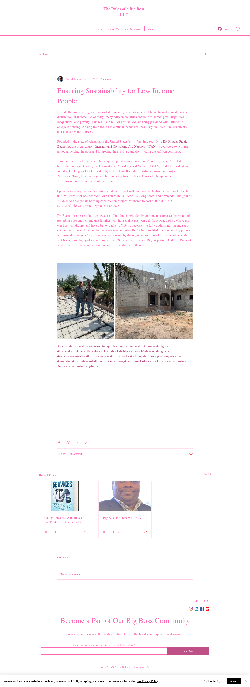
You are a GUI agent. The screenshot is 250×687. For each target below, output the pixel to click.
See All (207, 474)
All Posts (43, 54)
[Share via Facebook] (59, 442)
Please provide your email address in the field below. (103, 645)
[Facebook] (202, 609)
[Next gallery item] (188, 300)
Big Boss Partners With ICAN (123, 517)
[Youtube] (207, 609)
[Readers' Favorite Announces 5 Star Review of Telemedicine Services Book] (65, 496)
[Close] (245, 681)
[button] (238, 29)
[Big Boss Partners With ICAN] (125, 496)
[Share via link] (86, 442)
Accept (234, 681)
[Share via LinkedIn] (77, 442)
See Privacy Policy (147, 681)
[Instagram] (191, 609)
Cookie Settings (213, 681)
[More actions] (190, 79)
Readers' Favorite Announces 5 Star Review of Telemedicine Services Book (64, 519)
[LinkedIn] (196, 609)
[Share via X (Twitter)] (68, 442)
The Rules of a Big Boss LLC (124, 11)
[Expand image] (85, 301)
